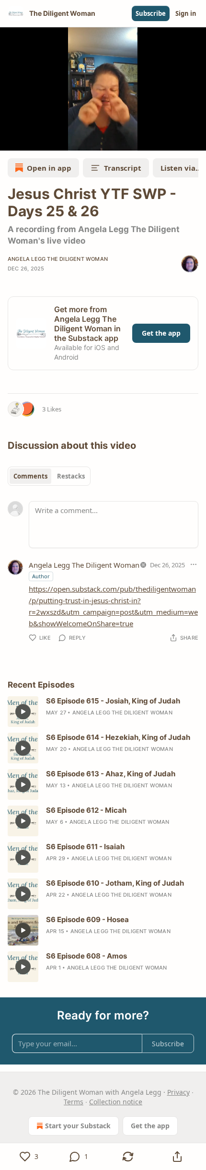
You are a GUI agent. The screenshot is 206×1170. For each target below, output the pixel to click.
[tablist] (49, 476)
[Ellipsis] (193, 564)
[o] (23, 711)
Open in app (49, 168)
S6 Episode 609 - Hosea (87, 919)
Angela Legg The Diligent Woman (58, 259)
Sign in (185, 13)
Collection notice (115, 1101)
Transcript (122, 168)
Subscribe (151, 13)
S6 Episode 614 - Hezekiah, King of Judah (118, 737)
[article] (103, 711)
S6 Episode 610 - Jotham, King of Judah (115, 883)
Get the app (161, 333)
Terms (73, 1101)
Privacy (178, 1092)
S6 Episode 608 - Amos (86, 955)
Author (41, 576)
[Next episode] (31, 140)
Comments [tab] (30, 476)
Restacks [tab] (71, 476)
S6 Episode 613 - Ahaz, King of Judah (110, 773)
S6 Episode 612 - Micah (86, 810)
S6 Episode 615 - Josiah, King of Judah (113, 700)
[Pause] (10, 140)
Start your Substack (78, 1125)
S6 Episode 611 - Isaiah (85, 846)
